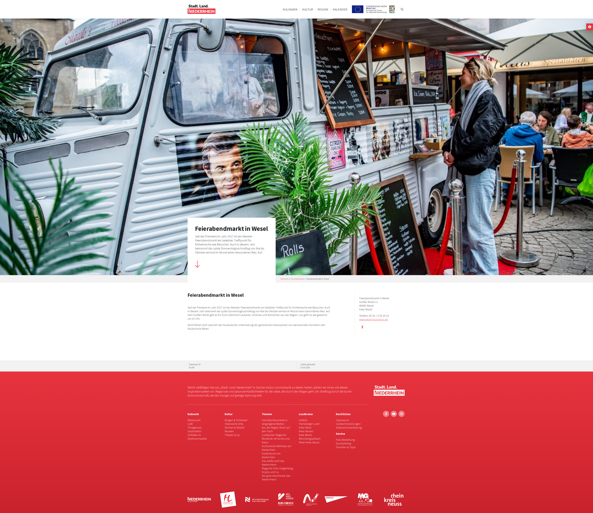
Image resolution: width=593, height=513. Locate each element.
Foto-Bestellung (345, 439)
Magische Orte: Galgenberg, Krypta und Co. (277, 470)
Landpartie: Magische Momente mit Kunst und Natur (276, 438)
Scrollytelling (343, 443)
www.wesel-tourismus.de (373, 319)
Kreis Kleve (305, 427)
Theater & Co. (232, 435)
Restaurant (194, 420)
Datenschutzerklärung (349, 427)
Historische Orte (234, 424)
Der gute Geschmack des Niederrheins (276, 477)
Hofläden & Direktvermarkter (197, 436)
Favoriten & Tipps (346, 447)
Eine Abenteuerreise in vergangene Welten (274, 422)
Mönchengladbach (309, 438)
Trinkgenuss (195, 427)
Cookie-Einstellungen (348, 424)
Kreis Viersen (306, 431)
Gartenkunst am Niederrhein (271, 455)
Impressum (342, 420)
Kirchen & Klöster (235, 427)
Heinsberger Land (309, 424)
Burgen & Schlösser (236, 420)
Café (190, 424)
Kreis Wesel (305, 435)
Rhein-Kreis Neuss (309, 442)
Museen (229, 431)
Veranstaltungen (297, 278)
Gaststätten (194, 431)
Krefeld (303, 420)
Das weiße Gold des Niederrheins (273, 462)
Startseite (284, 278)
